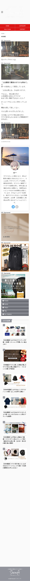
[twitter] (13, 206)
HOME (7, 26)
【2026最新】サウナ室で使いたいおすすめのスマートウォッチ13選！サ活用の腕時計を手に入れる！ (14, 466)
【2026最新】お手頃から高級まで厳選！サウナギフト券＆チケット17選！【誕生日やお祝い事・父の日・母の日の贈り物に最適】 (14, 440)
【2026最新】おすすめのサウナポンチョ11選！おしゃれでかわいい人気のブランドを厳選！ (14, 414)
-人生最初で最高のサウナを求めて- (15, 569)
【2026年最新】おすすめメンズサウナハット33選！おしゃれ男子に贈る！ (14, 390)
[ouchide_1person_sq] (15, 270)
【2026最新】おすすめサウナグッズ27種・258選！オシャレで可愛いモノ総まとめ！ (15, 342)
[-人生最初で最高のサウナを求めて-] (15, 17)
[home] (16, 206)
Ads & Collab (7, 29)
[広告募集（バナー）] (15, 56)
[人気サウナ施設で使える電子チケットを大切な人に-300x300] (13, 297)
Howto (6, 301)
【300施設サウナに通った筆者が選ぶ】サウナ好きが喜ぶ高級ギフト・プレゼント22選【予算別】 (15, 367)
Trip (5, 311)
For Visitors (8, 314)
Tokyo (6, 307)
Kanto (6, 304)
